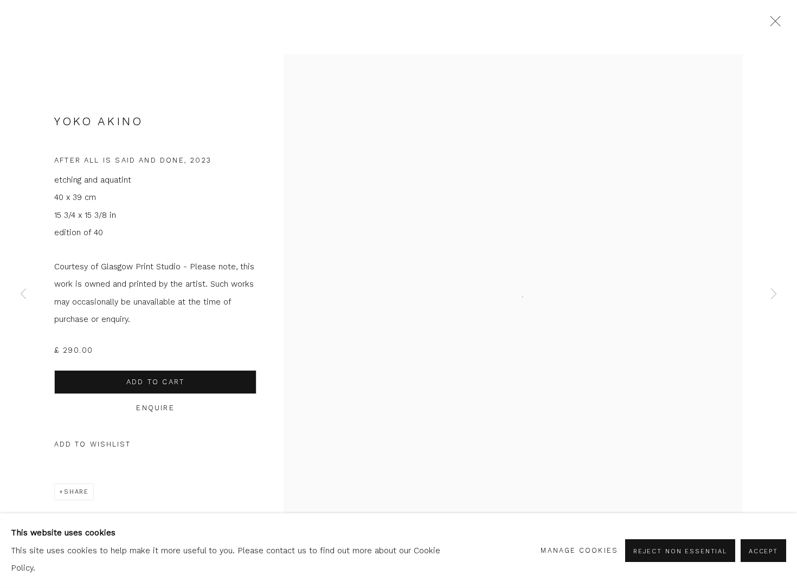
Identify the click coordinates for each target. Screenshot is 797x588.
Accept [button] (763, 551)
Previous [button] (23, 294)
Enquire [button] (155, 407)
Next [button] (773, 294)
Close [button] (772, 24)
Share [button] (76, 491)
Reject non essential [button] (680, 551)
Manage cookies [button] (579, 550)
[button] (92, 445)
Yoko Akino (98, 121)
